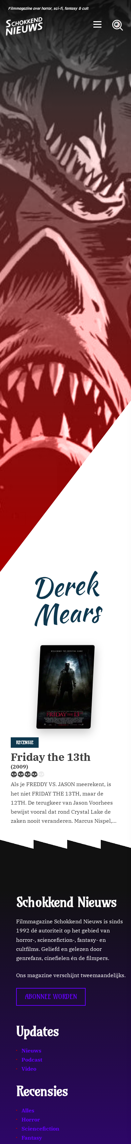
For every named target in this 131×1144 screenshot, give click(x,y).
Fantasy (31, 1137)
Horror (30, 1119)
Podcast (31, 1059)
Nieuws (31, 1050)
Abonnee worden (51, 997)
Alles (27, 1110)
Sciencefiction (40, 1128)
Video (28, 1068)
